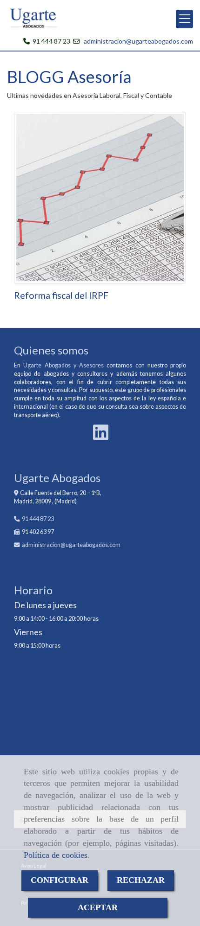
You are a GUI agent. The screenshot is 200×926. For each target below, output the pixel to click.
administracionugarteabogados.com (71, 544)
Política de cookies (55, 855)
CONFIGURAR (59, 880)
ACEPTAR (98, 907)
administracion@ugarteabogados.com (138, 41)
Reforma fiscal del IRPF (61, 295)
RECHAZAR (141, 880)
